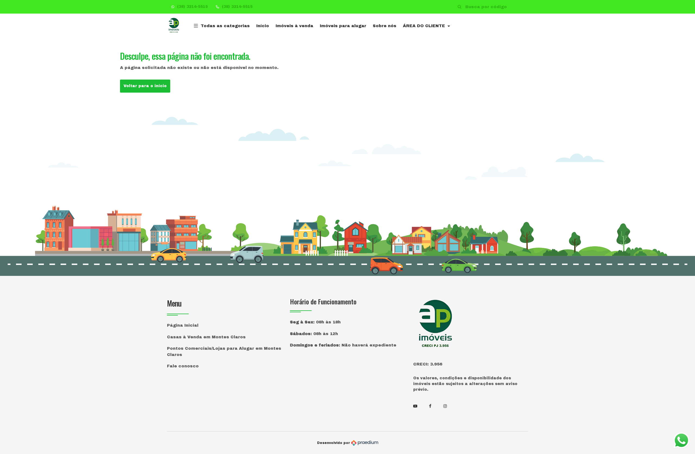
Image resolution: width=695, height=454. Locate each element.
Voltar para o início (145, 86)
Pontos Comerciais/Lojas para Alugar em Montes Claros (224, 351)
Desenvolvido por (334, 443)
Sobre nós (384, 26)
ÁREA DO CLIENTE (424, 26)
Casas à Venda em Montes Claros (206, 337)
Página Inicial (182, 325)
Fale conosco (183, 366)
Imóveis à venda (294, 26)
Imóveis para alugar (343, 26)
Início (262, 26)
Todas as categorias (225, 26)
